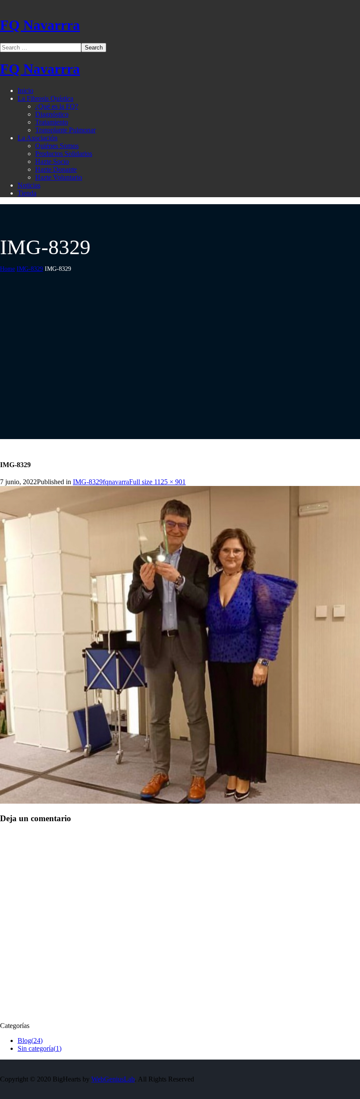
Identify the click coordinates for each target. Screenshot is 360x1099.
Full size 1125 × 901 (157, 482)
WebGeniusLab (113, 1079)
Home (7, 269)
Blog (30, 1040)
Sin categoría (39, 1048)
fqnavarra (116, 482)
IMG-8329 (30, 269)
